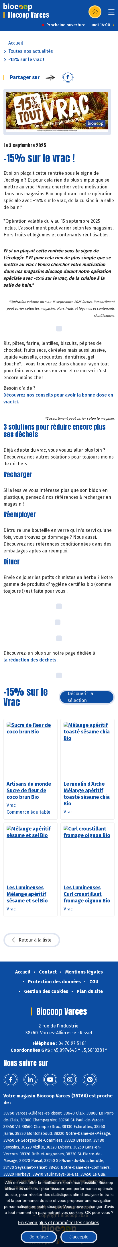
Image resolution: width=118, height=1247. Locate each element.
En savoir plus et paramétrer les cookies (58, 1222)
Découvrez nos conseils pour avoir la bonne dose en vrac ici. (58, 398)
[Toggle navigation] (111, 13)
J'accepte (78, 1236)
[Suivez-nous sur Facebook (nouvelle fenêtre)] (10, 1080)
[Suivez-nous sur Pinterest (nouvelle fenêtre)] (89, 1080)
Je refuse (39, 1236)
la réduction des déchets (29, 660)
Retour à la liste (35, 940)
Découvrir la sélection (80, 697)
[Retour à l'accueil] (17, 7)
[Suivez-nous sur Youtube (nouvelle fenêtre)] (50, 1080)
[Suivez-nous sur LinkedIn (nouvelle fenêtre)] (30, 1080)
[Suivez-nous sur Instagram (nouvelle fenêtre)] (70, 1080)
